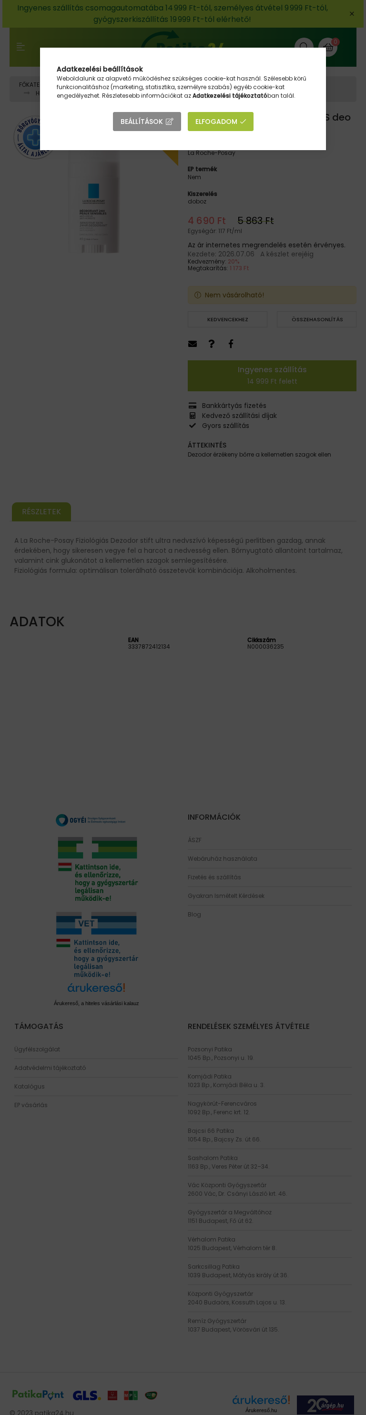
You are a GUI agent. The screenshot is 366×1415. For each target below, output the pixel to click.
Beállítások (142, 121)
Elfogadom (216, 121)
